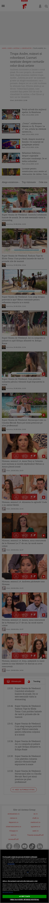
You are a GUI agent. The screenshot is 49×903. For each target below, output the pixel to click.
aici (28, 871)
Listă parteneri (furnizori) (8, 892)
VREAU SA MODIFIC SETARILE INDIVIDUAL (24, 899)
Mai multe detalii (11, 863)
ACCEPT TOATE (24, 896)
